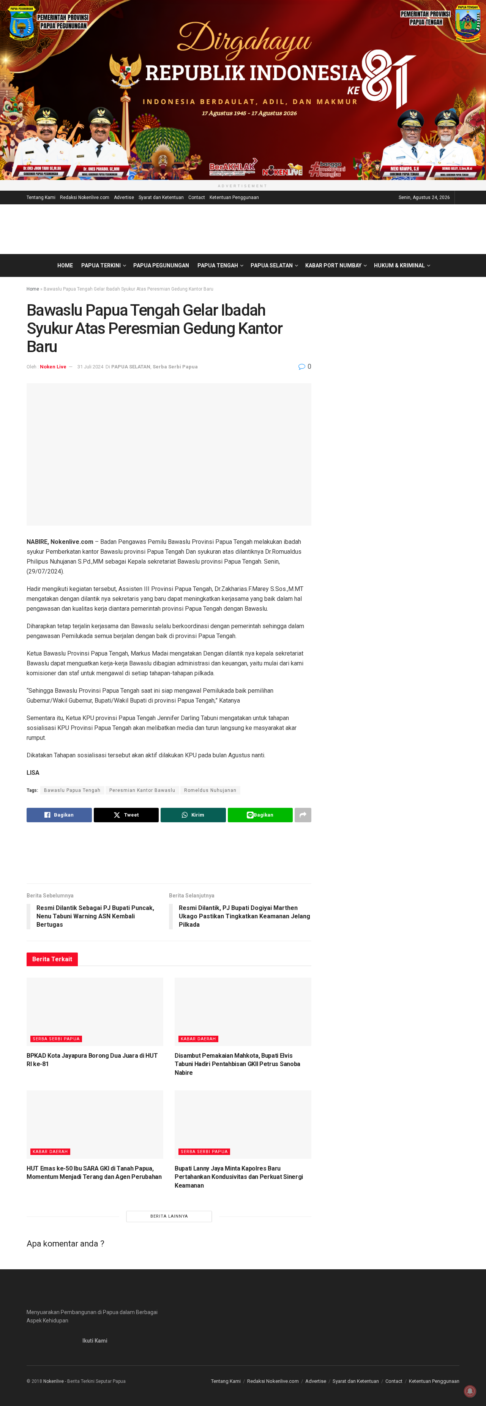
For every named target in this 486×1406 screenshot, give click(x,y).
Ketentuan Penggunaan (234, 197)
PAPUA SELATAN (272, 265)
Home (65, 265)
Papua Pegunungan (161, 265)
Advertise (124, 197)
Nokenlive (53, 1381)
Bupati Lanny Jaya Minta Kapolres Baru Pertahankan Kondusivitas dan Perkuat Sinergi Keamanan (239, 1177)
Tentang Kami (41, 197)
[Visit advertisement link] (243, 90)
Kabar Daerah (198, 1038)
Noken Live (53, 367)
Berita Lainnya (169, 1216)
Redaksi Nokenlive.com (84, 197)
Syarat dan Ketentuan (161, 197)
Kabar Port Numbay (333, 265)
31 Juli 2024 (90, 367)
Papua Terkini (101, 265)
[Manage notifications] (470, 1391)
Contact (196, 197)
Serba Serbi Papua (175, 367)
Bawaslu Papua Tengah (72, 790)
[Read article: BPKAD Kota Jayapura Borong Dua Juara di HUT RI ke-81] (95, 1012)
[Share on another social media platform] (303, 815)
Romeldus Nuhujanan (210, 790)
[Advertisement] (169, 853)
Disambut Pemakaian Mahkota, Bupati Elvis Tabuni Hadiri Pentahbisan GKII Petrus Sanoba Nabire (237, 1064)
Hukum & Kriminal (399, 265)
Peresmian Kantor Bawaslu (142, 790)
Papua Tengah (217, 265)
